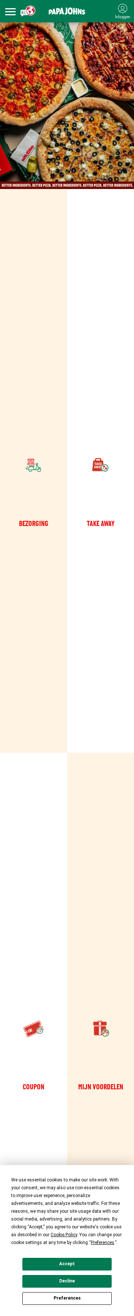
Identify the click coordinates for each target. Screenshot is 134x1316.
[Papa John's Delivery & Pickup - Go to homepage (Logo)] (67, 11)
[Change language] (27, 11)
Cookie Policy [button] (64, 1234)
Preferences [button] (102, 1242)
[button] (10, 12)
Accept (67, 1263)
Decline (67, 1281)
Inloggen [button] (122, 17)
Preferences (67, 1298)
